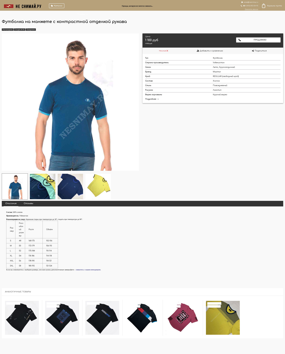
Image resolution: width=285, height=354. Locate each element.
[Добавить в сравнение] (36, 304)
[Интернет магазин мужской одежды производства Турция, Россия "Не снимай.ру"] (24, 5)
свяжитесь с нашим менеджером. (88, 270)
